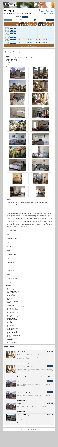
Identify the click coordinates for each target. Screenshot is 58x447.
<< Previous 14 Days (8, 19)
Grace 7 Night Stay (23, 415)
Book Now (13, 28)
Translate (52, 11)
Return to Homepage (49, 13)
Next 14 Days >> (50, 19)
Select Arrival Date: (19, 19)
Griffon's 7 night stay (23, 392)
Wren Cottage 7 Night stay (25, 366)
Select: (40, 19)
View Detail (7, 28)
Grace (19, 403)
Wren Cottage (21, 351)
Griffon (19, 381)
